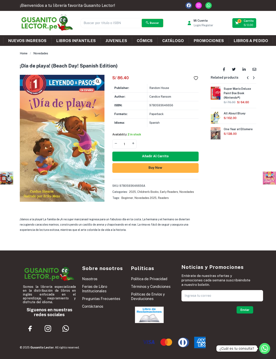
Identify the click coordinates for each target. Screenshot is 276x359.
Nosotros (89, 279)
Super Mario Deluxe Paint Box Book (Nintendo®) (237, 93)
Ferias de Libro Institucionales (94, 288)
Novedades (40, 53)
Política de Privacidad (149, 279)
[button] (244, 23)
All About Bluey (234, 113)
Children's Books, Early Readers (157, 191)
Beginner (127, 198)
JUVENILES (116, 40)
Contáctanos (92, 306)
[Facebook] (188, 5)
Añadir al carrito (155, 156)
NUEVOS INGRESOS (27, 40)
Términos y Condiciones (151, 286)
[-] (115, 144)
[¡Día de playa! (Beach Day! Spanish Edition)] (224, 69)
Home (23, 53)
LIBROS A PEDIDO (251, 40)
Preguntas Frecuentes (101, 299)
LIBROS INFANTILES (76, 40)
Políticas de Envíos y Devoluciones (148, 296)
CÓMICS (145, 40)
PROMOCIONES (209, 40)
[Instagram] (198, 5)
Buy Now (155, 168)
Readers (163, 198)
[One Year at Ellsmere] (215, 133)
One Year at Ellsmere (238, 129)
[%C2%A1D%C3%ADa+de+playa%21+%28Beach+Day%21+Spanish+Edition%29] (234, 69)
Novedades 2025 (145, 198)
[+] (133, 144)
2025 (132, 191)
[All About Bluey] (215, 117)
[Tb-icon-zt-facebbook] (30, 328)
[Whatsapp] (208, 5)
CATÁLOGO (173, 40)
